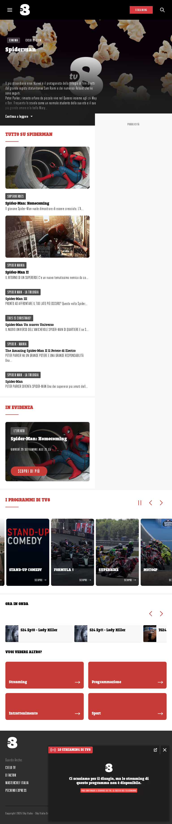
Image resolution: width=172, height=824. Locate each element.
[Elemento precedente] (150, 502)
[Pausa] (139, 502)
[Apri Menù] (12, 10)
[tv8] (27, 10)
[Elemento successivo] (161, 502)
